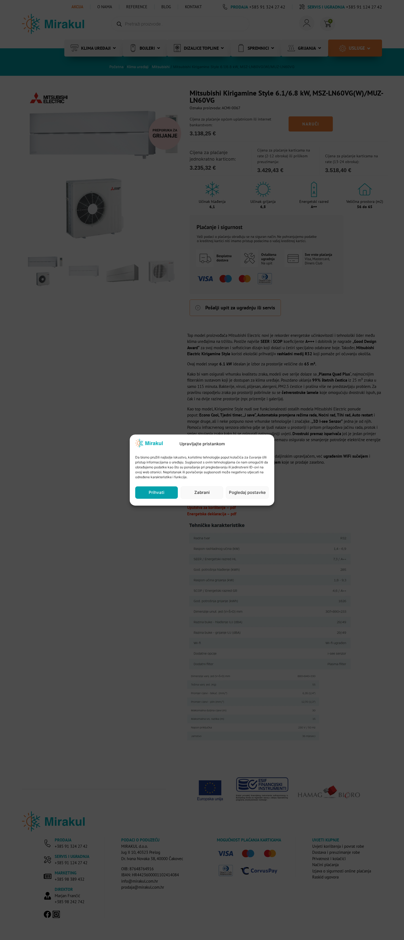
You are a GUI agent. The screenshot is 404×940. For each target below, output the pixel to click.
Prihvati (156, 492)
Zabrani (202, 492)
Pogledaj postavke (247, 492)
